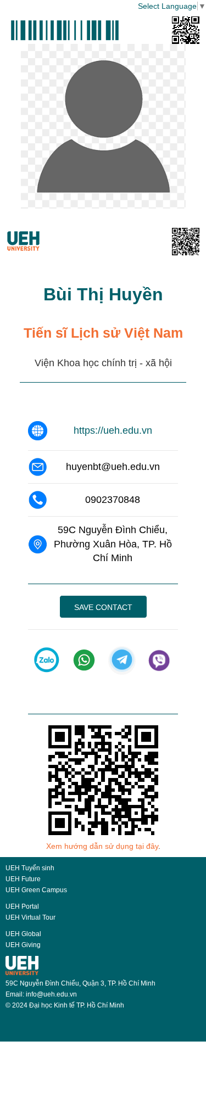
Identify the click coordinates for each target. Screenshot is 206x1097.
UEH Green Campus (36, 890)
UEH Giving (23, 945)
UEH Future (23, 879)
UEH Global (23, 934)
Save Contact (103, 607)
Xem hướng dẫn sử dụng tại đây (102, 846)
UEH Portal (22, 906)
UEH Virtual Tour (30, 917)
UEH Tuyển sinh (29, 868)
